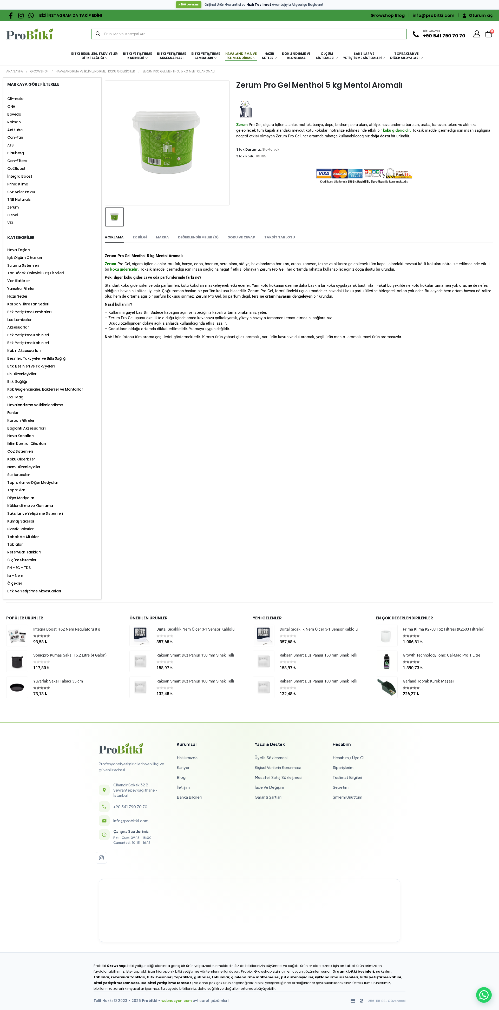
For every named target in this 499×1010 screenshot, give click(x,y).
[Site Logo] (29, 33)
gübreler (202, 977)
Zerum (110, 264)
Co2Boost (16, 168)
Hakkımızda (187, 757)
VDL (10, 222)
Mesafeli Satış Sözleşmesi (278, 777)
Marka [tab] (162, 237)
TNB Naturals (19, 199)
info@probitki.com (434, 15)
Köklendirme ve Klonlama (296, 55)
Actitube (14, 129)
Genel (12, 215)
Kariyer (183, 767)
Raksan (14, 122)
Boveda (14, 114)
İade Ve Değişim (269, 787)
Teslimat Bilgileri (347, 777)
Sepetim (341, 787)
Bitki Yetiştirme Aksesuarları (171, 55)
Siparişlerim (343, 767)
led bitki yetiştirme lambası (167, 982)
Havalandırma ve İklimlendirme (241, 55)
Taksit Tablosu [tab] (279, 237)
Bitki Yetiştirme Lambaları (205, 55)
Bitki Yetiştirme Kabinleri (137, 55)
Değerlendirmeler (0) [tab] (198, 237)
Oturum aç (481, 15)
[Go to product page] (17, 635)
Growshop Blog (388, 15)
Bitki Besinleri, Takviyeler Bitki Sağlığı (94, 55)
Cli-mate (15, 98)
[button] (484, 995)
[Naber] (31, 15)
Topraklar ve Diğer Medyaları (404, 55)
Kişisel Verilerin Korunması (278, 767)
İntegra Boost (19, 176)
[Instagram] (21, 15)
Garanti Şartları (268, 796)
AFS (10, 145)
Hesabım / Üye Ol (348, 757)
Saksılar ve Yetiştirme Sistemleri (362, 55)
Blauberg (15, 153)
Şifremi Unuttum (347, 796)
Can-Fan (15, 137)
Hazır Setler (268, 55)
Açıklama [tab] (114, 237)
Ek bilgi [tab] (140, 237)
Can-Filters (17, 160)
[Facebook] (10, 15)
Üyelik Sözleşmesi (271, 757)
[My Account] (477, 33)
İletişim (183, 787)
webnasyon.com (176, 1000)
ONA (11, 106)
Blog (181, 777)
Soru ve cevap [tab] (241, 237)
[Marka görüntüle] (246, 109)
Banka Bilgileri (189, 796)
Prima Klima (17, 184)
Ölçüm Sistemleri (325, 55)
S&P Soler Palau (21, 192)
